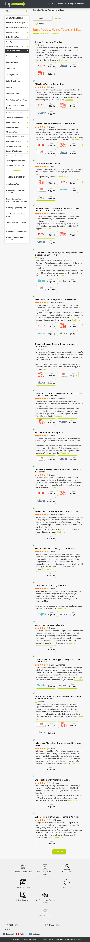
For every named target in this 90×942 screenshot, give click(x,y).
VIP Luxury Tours (12, 132)
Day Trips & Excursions (14, 113)
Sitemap (8, 929)
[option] (46, 65)
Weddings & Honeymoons (15, 165)
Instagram (37, 934)
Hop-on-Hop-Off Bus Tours (45, 873)
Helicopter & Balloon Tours (15, 146)
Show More (17, 170)
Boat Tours (66, 872)
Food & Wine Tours (13, 50)
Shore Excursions (12, 122)
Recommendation (15, 177)
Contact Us (61, 4)
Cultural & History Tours (14, 117)
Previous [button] (38, 144)
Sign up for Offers (77, 4)
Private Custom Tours (13, 141)
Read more (63, 60)
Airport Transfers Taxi (23, 872)
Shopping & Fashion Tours (15, 156)
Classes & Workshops (14, 151)
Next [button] (82, 144)
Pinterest (23, 934)
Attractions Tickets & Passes (16, 27)
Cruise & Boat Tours (13, 37)
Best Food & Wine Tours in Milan (58, 30)
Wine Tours (66, 887)
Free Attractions (45, 916)
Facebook (10, 934)
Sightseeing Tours (12, 32)
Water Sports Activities (14, 42)
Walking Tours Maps (23, 900)
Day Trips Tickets (23, 887)
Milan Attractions (14, 18)
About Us (49, 4)
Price (60, 19)
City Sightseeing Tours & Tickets (45, 902)
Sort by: (41, 18)
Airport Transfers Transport (15, 23)
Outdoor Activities (12, 127)
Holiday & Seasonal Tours (15, 137)
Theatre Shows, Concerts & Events (15, 107)
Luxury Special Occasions (15, 161)
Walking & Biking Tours (14, 47)
